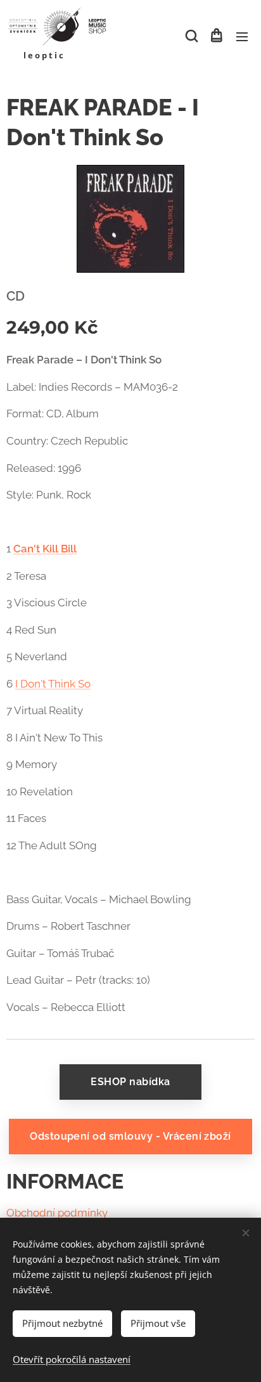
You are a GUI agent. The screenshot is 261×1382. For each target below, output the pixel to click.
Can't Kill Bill (45, 548)
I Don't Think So (53, 683)
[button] (190, 36)
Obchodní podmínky (57, 1212)
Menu (242, 36)
